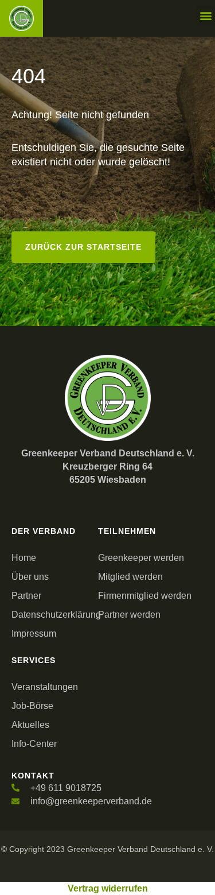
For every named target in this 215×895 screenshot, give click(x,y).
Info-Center (34, 744)
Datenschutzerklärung (51, 614)
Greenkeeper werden (141, 558)
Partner (26, 595)
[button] (205, 15)
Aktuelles (30, 725)
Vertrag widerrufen (108, 888)
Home (23, 558)
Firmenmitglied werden (144, 595)
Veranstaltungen (44, 687)
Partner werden (129, 614)
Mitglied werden (130, 577)
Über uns (30, 577)
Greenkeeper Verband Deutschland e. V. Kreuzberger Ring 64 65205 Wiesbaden (107, 466)
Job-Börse (32, 706)
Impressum (33, 633)
